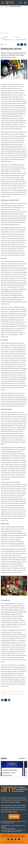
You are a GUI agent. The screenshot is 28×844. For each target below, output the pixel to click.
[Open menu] (2, 3)
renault (3, 691)
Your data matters (5, 835)
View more (22, 758)
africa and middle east (16, 691)
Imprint (22, 835)
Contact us (3, 836)
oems (8, 694)
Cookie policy (13, 835)
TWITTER (19, 839)
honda (3, 696)
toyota (3, 694)
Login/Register (20, 3)
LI (8, 839)
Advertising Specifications (19, 836)
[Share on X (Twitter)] (21, 44)
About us (18, 835)
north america (14, 694)
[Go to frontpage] (9, 3)
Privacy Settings (9, 836)
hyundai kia (23, 694)
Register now (14, 816)
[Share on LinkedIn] (25, 44)
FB (12, 839)
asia (8, 691)
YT (16, 839)
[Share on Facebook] (18, 44)
